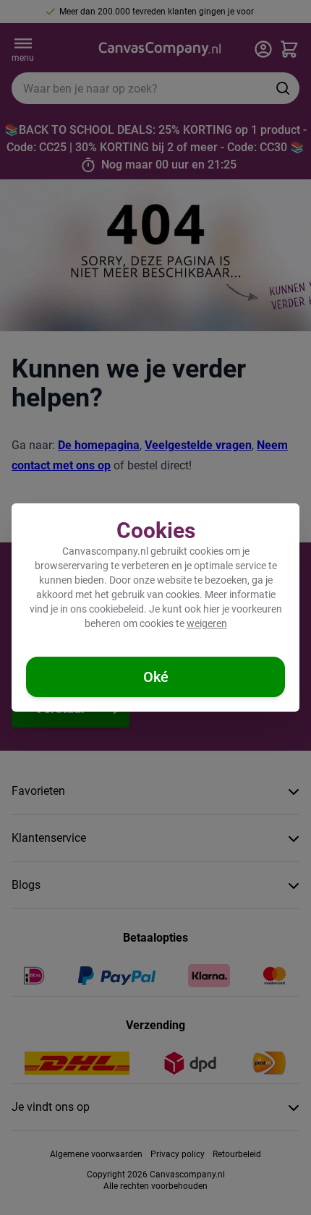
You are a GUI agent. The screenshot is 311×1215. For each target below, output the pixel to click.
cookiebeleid (116, 609)
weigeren (207, 623)
